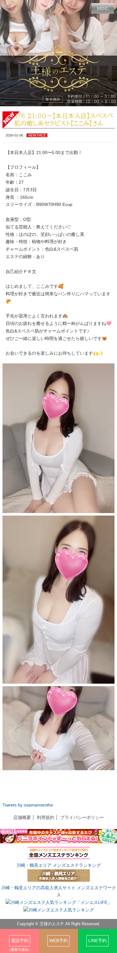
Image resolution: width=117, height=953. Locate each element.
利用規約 (45, 817)
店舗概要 (22, 817)
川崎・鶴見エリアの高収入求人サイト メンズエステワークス (58, 891)
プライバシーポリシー (82, 817)
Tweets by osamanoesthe (27, 804)
